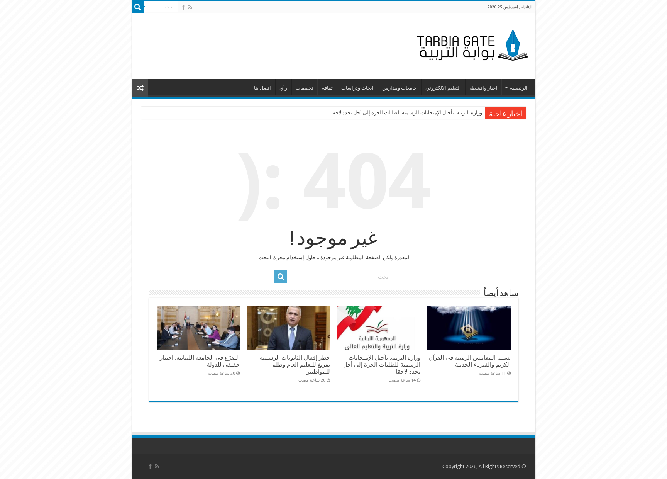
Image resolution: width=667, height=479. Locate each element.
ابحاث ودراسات (357, 88)
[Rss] (190, 7)
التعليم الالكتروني (443, 88)
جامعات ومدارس (399, 88)
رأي (283, 88)
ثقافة (327, 88)
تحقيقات (304, 88)
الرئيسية (519, 88)
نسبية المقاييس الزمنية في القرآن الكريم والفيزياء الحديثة (469, 361)
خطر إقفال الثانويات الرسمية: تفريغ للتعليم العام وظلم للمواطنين (294, 364)
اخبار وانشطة (483, 88)
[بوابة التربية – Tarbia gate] (471, 44)
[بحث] (138, 7)
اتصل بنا (262, 88)
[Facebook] (183, 7)
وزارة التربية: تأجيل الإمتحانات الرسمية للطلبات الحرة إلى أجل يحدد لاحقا (406, 113)
